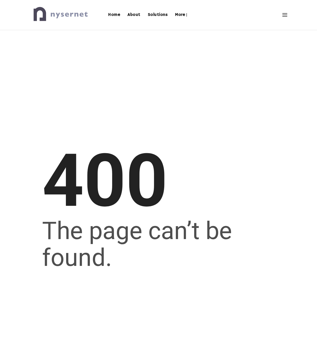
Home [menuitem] (114, 14)
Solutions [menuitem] (158, 14)
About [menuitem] (134, 14)
